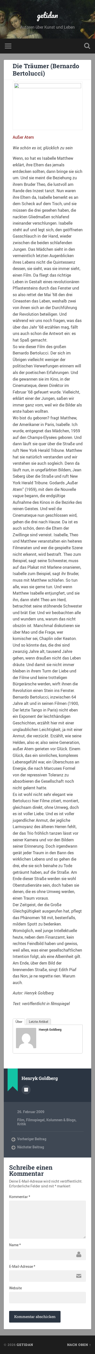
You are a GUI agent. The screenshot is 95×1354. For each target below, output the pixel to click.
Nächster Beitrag (30, 1147)
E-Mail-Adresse (22, 1266)
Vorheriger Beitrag (31, 1139)
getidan (47, 15)
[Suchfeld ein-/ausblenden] (87, 46)
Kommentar (19, 1197)
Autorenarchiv (26, 1089)
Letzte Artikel (38, 1022)
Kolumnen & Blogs (60, 1120)
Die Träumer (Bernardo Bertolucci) (46, 69)
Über (18, 1022)
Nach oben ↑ (79, 1345)
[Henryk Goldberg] (26, 1046)
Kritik (21, 1124)
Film (20, 1120)
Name (15, 1245)
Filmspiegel (35, 1120)
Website (15, 1288)
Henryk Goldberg (50, 1029)
